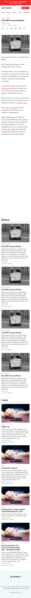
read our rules (10, 107)
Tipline (9, 586)
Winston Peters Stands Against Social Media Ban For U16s (13, 510)
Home (3, 12)
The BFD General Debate (11, 246)
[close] (29, 2)
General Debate (6, 17)
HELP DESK (12, 129)
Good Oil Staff (6, 23)
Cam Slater (5, 261)
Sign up (4, 586)
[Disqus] (15, 154)
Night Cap (5, 426)
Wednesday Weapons (10, 468)
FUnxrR (26, 588)
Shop (22, 588)
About (13, 586)
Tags (19, 12)
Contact (18, 586)
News (14, 12)
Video (3, 424)
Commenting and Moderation (11, 588)
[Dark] (18, 8)
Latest (9, 12)
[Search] (19, 8)
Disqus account (6, 88)
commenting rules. (21, 103)
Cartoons (26, 12)
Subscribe (25, 8)
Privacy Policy (25, 586)
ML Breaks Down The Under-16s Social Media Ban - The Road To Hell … (12, 547)
